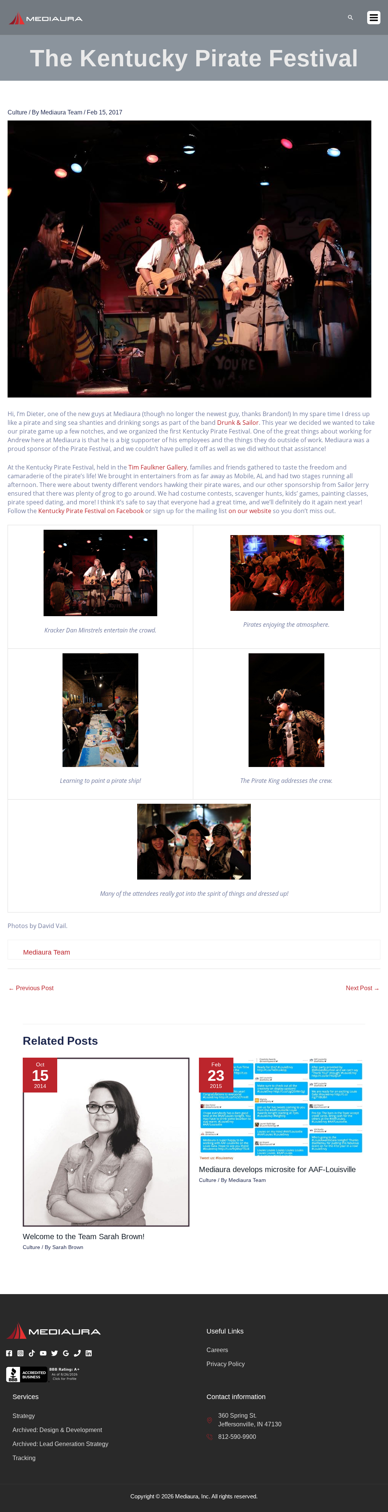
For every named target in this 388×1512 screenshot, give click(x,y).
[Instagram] (20, 1353)
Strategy (24, 1416)
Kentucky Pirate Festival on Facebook (91, 511)
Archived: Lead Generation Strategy (60, 1444)
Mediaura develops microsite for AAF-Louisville (277, 1169)
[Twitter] (54, 1353)
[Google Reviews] (66, 1353)
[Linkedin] (88, 1353)
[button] (350, 17)
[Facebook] (9, 1353)
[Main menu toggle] (373, 17)
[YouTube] (43, 1353)
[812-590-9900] (231, 1436)
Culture (17, 112)
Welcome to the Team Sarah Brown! (84, 1236)
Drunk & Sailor (238, 422)
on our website (249, 511)
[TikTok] (31, 1353)
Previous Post (30, 988)
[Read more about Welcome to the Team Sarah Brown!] (106, 1142)
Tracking (24, 1458)
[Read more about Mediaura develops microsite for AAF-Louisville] (282, 1108)
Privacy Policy (226, 1364)
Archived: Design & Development (57, 1430)
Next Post (363, 988)
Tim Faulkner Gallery (157, 467)
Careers (217, 1350)
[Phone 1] (77, 1353)
